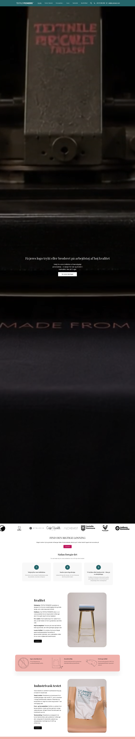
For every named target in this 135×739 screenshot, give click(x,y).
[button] (59, 3)
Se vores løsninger (67, 274)
